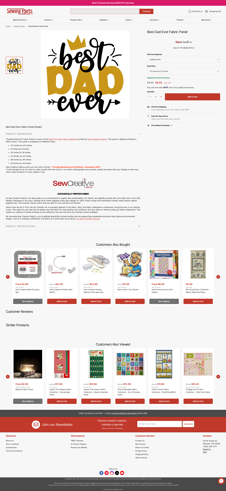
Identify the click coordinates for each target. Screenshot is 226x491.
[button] (212, 11)
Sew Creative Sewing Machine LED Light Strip (94, 290)
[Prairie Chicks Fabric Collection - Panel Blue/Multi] (164, 376)
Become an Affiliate (79, 447)
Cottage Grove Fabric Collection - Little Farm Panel (198, 390)
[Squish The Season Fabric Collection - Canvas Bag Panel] (62, 376)
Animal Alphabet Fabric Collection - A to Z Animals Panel (129, 392)
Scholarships (11, 447)
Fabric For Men (19, 26)
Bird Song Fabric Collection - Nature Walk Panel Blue (198, 290)
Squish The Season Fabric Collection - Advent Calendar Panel (96, 392)
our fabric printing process (88, 219)
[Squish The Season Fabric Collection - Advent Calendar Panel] (96, 376)
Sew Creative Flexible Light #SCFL (61, 290)
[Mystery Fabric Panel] (28, 376)
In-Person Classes (78, 444)
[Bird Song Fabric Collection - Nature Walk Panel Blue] (198, 277)
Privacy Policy (141, 451)
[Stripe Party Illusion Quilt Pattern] (164, 277)
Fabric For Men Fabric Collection (63, 139)
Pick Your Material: (154, 54)
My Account (140, 444)
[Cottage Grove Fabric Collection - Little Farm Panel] (198, 376)
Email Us (207, 449)
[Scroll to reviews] (183, 36)
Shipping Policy (141, 454)
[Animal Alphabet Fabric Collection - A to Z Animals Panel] (130, 376)
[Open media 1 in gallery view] (135, 35)
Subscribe (188, 424)
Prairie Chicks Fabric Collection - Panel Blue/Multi (164, 390)
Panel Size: (151, 66)
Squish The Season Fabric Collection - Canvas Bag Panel (60, 392)
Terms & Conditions (14, 451)
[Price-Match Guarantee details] (171, 125)
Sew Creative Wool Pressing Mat (27, 290)
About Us (10, 441)
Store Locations (12, 444)
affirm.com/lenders (125, 483)
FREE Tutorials (77, 441)
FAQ (204, 452)
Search (147, 11)
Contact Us (140, 441)
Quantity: (151, 92)
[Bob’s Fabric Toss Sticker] (130, 277)
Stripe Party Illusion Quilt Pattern (162, 290)
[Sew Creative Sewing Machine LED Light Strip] (96, 277)
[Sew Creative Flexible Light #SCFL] (62, 277)
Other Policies (141, 458)
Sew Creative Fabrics (97, 139)
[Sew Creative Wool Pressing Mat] (28, 277)
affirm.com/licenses (132, 485)
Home (8, 26)
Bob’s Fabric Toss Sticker (128, 289)
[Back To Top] (222, 487)
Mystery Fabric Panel (24, 389)
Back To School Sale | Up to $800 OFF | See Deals (113, 3)
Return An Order (142, 447)
